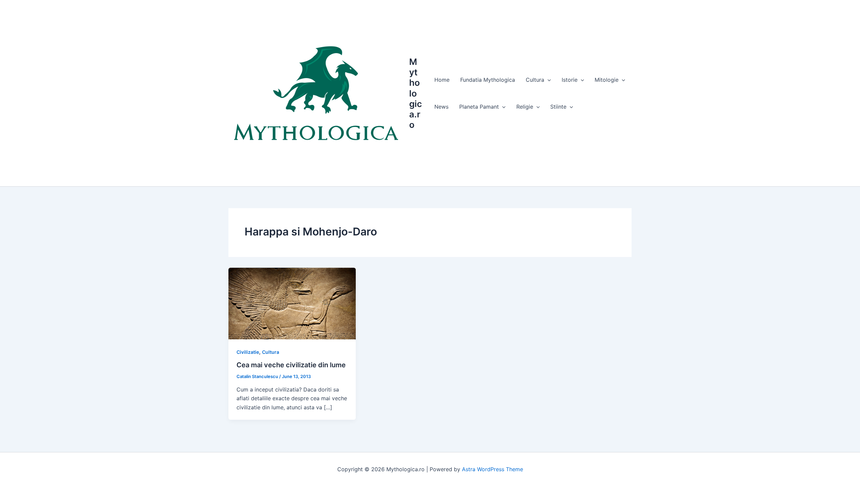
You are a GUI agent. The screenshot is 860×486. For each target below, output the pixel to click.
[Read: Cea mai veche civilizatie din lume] (292, 303)
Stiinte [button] (558, 106)
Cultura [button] (535, 79)
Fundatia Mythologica (487, 79)
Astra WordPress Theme (492, 469)
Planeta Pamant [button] (479, 106)
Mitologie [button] (606, 79)
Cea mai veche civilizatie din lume (291, 365)
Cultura (270, 352)
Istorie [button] (569, 79)
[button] (547, 79)
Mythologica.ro (415, 93)
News (441, 106)
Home (441, 79)
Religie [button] (524, 106)
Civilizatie (247, 352)
